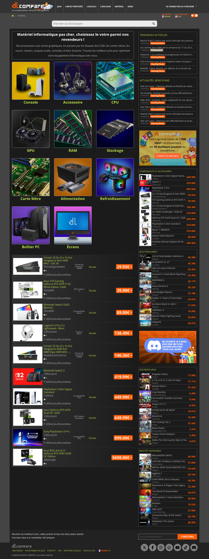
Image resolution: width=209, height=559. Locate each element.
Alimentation (73, 198)
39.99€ (124, 290)
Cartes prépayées (74, 6)
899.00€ (123, 438)
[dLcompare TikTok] (185, 547)
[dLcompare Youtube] (177, 547)
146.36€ (123, 355)
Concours (105, 6)
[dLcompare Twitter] (143, 547)
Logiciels (91, 6)
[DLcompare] (22, 546)
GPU (31, 150)
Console (31, 102)
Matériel (119, 6)
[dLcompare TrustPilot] (168, 547)
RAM (73, 150)
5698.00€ (121, 457)
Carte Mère (31, 198)
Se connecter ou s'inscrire (180, 6)
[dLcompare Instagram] (160, 547)
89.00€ (124, 312)
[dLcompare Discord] (193, 547)
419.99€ (123, 376)
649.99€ (123, 417)
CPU (115, 102)
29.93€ (124, 266)
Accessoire (72, 102)
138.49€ (123, 333)
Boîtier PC (31, 246)
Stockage (115, 150)
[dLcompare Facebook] (152, 547)
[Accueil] (13, 16)
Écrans (73, 246)
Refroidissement (115, 198)
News (130, 6)
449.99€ (123, 397)
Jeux (59, 6)
